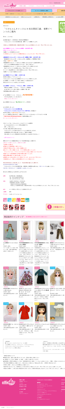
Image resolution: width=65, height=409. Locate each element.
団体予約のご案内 (22, 384)
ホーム (51, 2)
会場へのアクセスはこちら (16, 194)
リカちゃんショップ (41, 389)
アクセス (21, 383)
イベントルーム (40, 387)
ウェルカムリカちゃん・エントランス (44, 385)
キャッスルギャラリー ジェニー (43, 399)
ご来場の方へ (37, 16)
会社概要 (21, 391)
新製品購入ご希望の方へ (48, 16)
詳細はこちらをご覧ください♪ (10, 50)
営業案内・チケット (23, 381)
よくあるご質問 (59, 16)
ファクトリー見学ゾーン (42, 392)
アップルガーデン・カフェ (42, 384)
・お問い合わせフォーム (8, 137)
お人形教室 (39, 397)
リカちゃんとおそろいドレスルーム (44, 394)
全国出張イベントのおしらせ (12, 16)
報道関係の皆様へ (57, 2)
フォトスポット (40, 395)
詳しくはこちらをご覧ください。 (10, 118)
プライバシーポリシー (23, 393)
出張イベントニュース (26, 16)
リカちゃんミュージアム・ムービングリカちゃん (47, 390)
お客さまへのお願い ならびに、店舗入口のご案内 (14, 142)
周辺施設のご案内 (22, 386)
